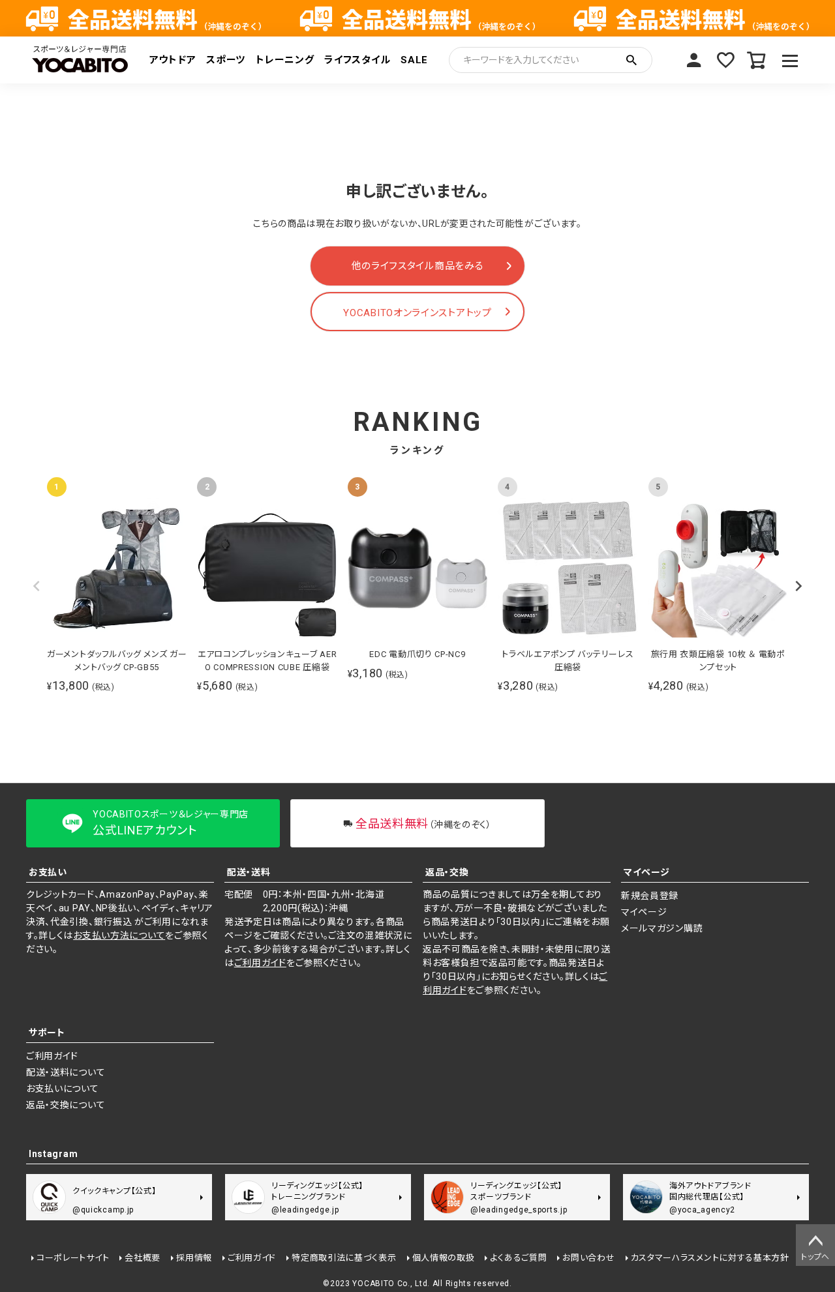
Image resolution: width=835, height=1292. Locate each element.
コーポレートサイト (73, 1258)
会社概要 (142, 1258)
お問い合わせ (588, 1258)
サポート (47, 1032)
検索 (631, 60)
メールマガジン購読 (662, 928)
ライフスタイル (357, 60)
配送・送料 (249, 872)
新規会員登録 (649, 895)
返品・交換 (447, 872)
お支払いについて (62, 1088)
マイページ (694, 60)
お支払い (48, 872)
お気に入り (725, 60)
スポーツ (225, 60)
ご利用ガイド (260, 963)
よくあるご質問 (518, 1258)
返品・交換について (65, 1105)
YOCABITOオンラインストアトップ (417, 313)
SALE (414, 60)
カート (756, 60)
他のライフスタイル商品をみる (418, 266)
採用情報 (194, 1258)
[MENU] (790, 60)
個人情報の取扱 (443, 1258)
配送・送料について (65, 1072)
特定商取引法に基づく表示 (344, 1258)
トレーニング (285, 60)
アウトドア (172, 60)
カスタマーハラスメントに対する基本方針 (710, 1258)
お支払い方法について (119, 935)
